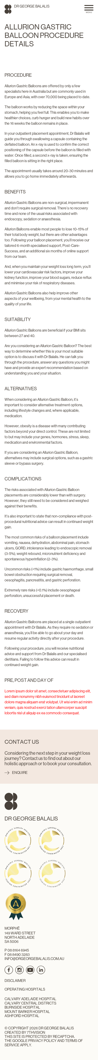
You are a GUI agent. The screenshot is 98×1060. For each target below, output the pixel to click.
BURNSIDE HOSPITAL (22, 1007)
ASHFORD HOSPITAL (22, 1016)
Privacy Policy (42, 1041)
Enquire (20, 773)
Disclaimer (15, 980)
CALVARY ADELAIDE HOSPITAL (30, 999)
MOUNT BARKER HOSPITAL (27, 1012)
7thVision (36, 1032)
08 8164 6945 (18, 950)
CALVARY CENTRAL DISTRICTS (30, 1003)
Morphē (12, 928)
